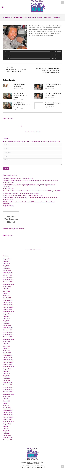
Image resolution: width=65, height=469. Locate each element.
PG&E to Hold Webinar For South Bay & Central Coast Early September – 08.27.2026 (30, 199)
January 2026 (7, 277)
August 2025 (7, 289)
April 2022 (6, 380)
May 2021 (6, 405)
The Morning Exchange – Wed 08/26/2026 (53, 104)
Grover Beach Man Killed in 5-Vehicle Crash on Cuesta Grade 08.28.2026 (26, 192)
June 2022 (6, 376)
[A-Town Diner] (9, 126)
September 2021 (8, 396)
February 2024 (7, 330)
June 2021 (6, 403)
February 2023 (7, 357)
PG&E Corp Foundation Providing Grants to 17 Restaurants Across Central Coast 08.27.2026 (29, 204)
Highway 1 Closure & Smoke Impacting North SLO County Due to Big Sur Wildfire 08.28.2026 (29, 187)
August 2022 (7, 371)
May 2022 (6, 378)
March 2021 (7, 410)
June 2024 (6, 321)
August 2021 (7, 398)
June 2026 (6, 266)
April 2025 (6, 298)
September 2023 (8, 341)
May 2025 (6, 295)
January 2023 (7, 360)
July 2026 (6, 263)
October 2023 (7, 339)
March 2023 (7, 355)
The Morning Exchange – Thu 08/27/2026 (53, 94)
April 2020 (6, 435)
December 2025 (8, 279)
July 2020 (6, 428)
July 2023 (6, 346)
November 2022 (8, 364)
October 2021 (7, 394)
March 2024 (7, 327)
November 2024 (8, 309)
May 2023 (6, 350)
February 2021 (7, 412)
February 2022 (7, 385)
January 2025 (7, 305)
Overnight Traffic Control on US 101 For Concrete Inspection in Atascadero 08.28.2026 (30, 182)
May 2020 (6, 433)
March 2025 (7, 300)
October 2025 (7, 284)
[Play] (5, 52)
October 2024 (7, 311)
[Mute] (55, 52)
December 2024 (8, 307)
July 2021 (6, 401)
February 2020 (7, 440)
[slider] (59, 51)
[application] (32, 51)
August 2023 (7, 344)
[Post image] (7, 87)
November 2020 (8, 419)
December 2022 (8, 362)
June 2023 (6, 348)
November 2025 (8, 282)
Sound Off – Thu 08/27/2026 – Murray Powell (20, 95)
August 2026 (7, 261)
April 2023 (6, 353)
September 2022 (8, 369)
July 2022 (6, 373)
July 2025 (6, 291)
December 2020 (8, 417)
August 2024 (7, 316)
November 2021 (8, 392)
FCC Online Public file (36, 464)
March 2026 (7, 273)
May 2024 (6, 323)
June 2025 (6, 293)
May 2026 (6, 268)
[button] (25, 251)
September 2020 (8, 424)
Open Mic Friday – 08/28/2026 (19, 85)
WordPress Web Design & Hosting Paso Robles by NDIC (33, 468)
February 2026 (7, 275)
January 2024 (7, 332)
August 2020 (7, 426)
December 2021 (8, 389)
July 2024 (6, 318)
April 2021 (6, 408)
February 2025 (7, 302)
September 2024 (8, 314)
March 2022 (7, 382)
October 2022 (7, 366)
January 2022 (7, 387)
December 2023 (8, 334)
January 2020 (7, 442)
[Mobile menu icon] (62, 2)
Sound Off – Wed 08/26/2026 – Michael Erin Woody (21, 105)
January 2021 (7, 415)
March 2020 (7, 437)
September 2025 (8, 286)
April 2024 (6, 325)
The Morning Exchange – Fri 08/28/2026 (53, 85)
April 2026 (6, 270)
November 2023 (8, 337)
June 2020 (6, 431)
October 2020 (7, 421)
